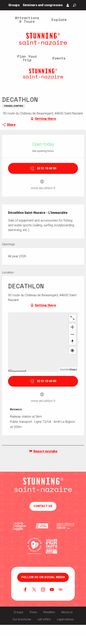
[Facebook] (25, 590)
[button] (74, 5)
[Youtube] (51, 590)
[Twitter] (34, 590)
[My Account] (67, 5)
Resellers (49, 612)
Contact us (43, 506)
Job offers (44, 619)
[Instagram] (43, 590)
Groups (18, 612)
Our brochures (22, 619)
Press (33, 612)
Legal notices (65, 619)
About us (67, 612)
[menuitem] (27, 19)
